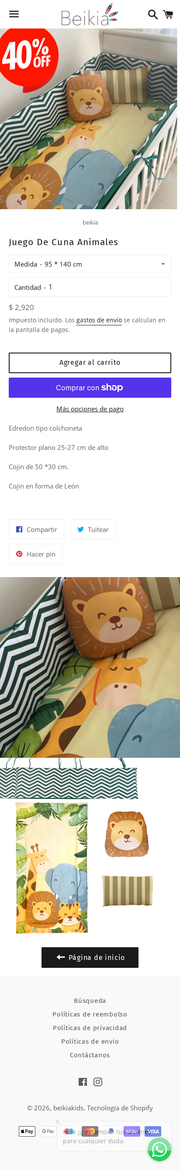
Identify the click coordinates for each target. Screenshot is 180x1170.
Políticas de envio (90, 1041)
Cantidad (27, 287)
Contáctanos (90, 1055)
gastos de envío (99, 320)
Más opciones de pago (90, 408)
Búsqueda (90, 1001)
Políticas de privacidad (90, 1028)
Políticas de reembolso (90, 1014)
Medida (25, 264)
